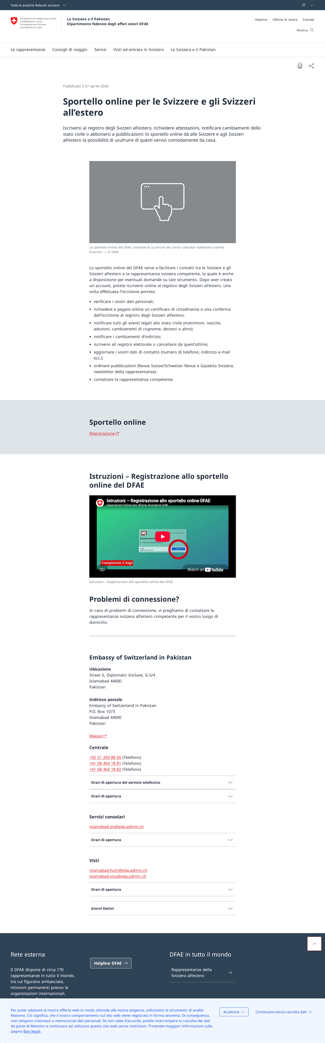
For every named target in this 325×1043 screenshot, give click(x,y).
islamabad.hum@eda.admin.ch (118, 870)
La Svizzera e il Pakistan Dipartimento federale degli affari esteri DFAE (107, 21)
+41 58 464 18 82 (105, 769)
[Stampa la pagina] (300, 65)
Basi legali (31, 1031)
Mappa (95, 736)
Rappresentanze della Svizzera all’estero (191, 972)
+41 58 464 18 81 (105, 763)
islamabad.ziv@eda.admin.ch (116, 826)
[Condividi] (311, 65)
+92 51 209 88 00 (105, 757)
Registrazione (102, 433)
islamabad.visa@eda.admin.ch (117, 876)
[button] (28, 49)
